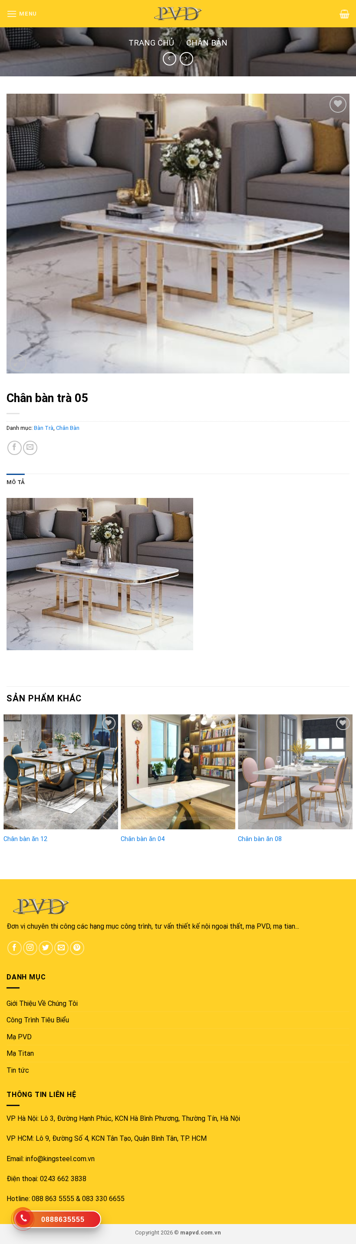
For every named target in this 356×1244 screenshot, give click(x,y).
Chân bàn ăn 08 (260, 839)
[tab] (16, 482)
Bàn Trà (43, 428)
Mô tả (16, 482)
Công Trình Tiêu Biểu (38, 1020)
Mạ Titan (20, 1053)
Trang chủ (151, 42)
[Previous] (6, 781)
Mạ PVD (19, 1037)
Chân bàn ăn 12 (25, 839)
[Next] (349, 781)
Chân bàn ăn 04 (143, 839)
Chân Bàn (206, 42)
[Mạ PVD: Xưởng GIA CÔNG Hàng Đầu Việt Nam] (178, 13)
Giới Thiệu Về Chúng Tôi (42, 1003)
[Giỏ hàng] (344, 13)
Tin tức (18, 1070)
